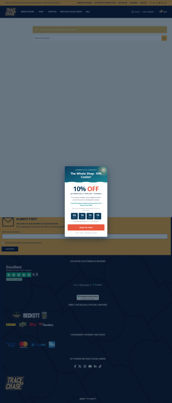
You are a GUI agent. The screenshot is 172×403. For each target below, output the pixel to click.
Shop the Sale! (85, 227)
